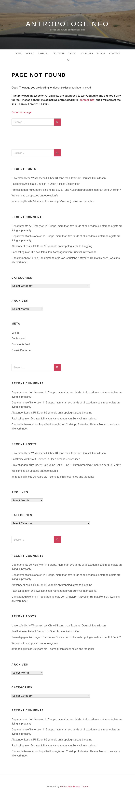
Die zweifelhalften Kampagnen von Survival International (64, 252)
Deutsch (58, 53)
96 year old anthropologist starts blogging (68, 246)
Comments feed (21, 344)
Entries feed (19, 338)
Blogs (101, 53)
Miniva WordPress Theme (74, 786)
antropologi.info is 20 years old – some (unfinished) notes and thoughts (53, 201)
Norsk (30, 53)
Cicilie (72, 53)
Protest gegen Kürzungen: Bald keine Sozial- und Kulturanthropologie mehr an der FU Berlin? (66, 189)
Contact (115, 53)
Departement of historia (25, 236)
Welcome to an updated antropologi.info (35, 195)
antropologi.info (67, 24)
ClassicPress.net (21, 350)
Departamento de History (26, 226)
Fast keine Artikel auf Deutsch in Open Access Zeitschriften (46, 183)
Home (18, 53)
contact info (87, 100)
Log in (15, 332)
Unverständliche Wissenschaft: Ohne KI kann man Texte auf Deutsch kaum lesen (59, 178)
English (43, 53)
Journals (87, 53)
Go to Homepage (21, 112)
